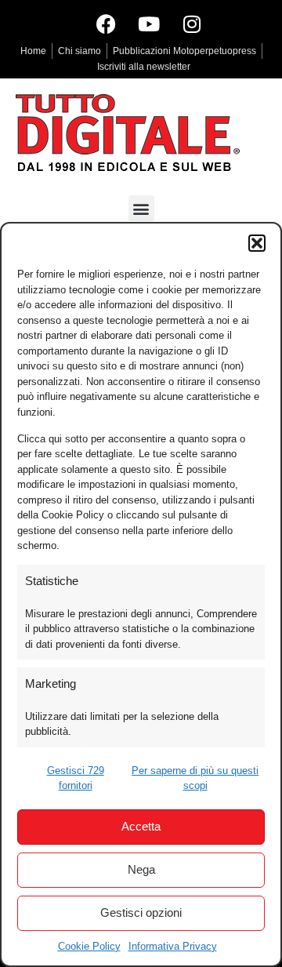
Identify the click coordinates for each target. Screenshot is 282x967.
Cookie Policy (89, 946)
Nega (141, 869)
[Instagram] (192, 23)
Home (33, 50)
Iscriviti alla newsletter (143, 66)
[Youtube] (148, 23)
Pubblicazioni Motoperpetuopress (184, 50)
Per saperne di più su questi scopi (195, 778)
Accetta (141, 826)
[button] (257, 243)
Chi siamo (79, 50)
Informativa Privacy (172, 946)
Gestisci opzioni (141, 912)
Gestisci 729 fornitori (75, 778)
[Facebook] (105, 23)
